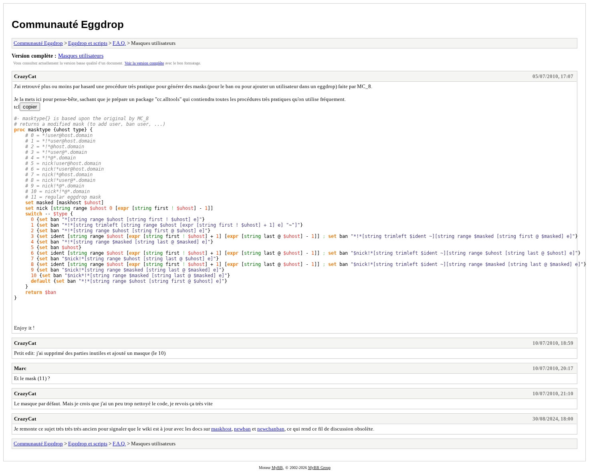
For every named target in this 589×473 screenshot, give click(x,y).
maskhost (221, 429)
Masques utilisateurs (80, 55)
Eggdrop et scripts (87, 43)
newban (242, 429)
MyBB (277, 467)
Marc (20, 368)
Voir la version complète (144, 63)
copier (30, 107)
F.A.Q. (119, 43)
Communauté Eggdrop (68, 24)
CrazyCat (25, 76)
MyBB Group (319, 467)
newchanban (270, 429)
